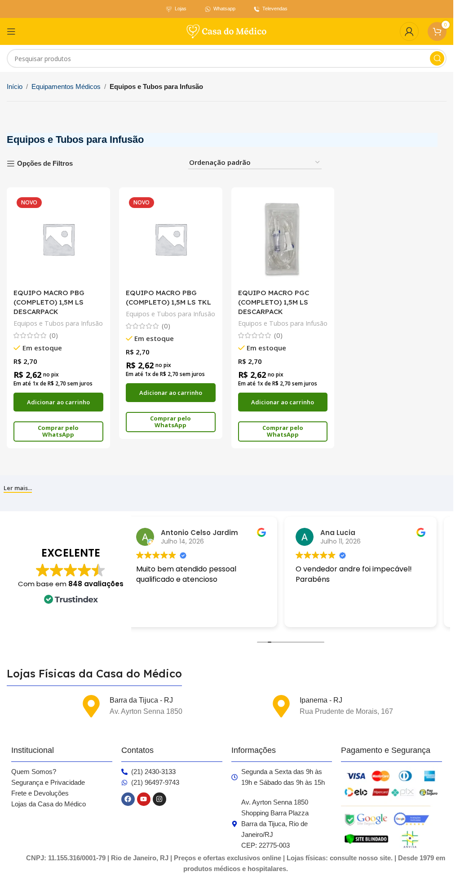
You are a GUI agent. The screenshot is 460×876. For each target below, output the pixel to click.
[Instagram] (159, 799)
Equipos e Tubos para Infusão (58, 323)
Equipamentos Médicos (66, 86)
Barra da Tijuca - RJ (141, 700)
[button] (58, 402)
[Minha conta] (409, 31)
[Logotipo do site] (226, 30)
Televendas (275, 8)
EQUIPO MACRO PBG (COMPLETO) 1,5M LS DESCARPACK (48, 302)
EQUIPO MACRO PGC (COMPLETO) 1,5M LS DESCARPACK (273, 302)
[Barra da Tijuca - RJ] (91, 706)
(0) (53, 335)
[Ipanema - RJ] (281, 706)
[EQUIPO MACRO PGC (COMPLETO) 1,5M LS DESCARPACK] (283, 239)
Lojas (180, 8)
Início (14, 86)
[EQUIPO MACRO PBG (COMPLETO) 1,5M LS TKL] (171, 239)
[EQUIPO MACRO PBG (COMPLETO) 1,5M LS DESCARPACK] (58, 239)
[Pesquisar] (437, 58)
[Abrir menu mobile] (11, 31)
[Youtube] (143, 799)
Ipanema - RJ (321, 700)
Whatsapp (224, 8)
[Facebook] (128, 799)
